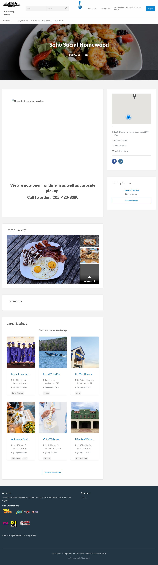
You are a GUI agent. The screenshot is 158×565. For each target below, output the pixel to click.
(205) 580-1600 (20, 452)
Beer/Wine (74, 54)
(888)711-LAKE (52, 387)
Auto (78, 393)
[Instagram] (120, 161)
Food (85, 54)
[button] (134, 96)
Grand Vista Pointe (53, 374)
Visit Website (120, 145)
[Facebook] (114, 161)
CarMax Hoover (83, 374)
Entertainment (81, 458)
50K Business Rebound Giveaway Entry (128, 8)
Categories (105, 8)
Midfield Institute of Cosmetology (29, 374)
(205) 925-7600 (20, 387)
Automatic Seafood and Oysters (28, 439)
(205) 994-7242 (84, 387)
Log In (83, 497)
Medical (47, 458)
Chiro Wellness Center (55, 439)
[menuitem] (92, 8)
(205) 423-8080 (121, 140)
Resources (92, 8)
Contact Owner (131, 201)
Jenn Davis (131, 190)
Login (150, 8)
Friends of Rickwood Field (88, 439)
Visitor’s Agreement (12, 535)
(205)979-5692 (51, 452)
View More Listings (53, 472)
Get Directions (121, 151)
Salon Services (17, 393)
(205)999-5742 (83, 452)
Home (46, 393)
